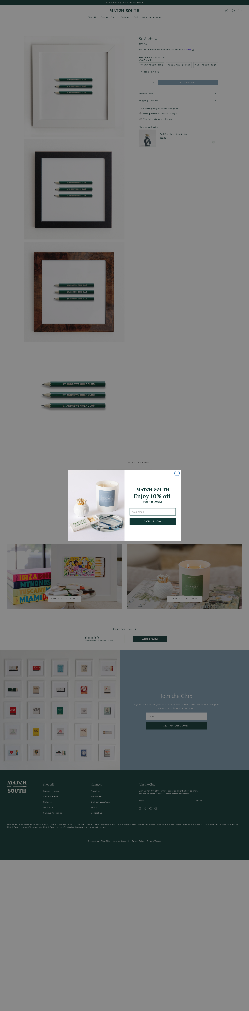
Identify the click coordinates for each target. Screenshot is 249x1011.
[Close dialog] (177, 473)
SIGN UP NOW (152, 521)
